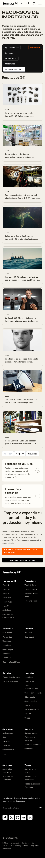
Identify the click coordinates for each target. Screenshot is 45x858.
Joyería (27, 713)
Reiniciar (35, 47)
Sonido (27, 718)
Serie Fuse (6, 610)
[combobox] (12, 47)
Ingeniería (6, 645)
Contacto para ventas (22, 560)
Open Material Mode (11, 662)
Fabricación (29, 681)
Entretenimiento (31, 709)
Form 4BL (6, 597)
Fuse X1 (5, 606)
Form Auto (7, 602)
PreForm (28, 632)
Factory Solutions (10, 681)
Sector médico (30, 701)
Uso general (7, 641)
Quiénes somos (31, 733)
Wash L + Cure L (31, 589)
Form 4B (6, 589)
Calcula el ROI (8, 749)
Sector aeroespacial (33, 693)
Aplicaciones (7, 733)
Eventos (6, 745)
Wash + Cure (30, 585)
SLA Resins (7, 632)
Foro (4, 754)
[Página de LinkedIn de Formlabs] (30, 817)
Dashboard (29, 637)
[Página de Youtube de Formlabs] (23, 817)
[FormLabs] (10, 3)
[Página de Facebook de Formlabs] (5, 817)
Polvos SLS (7, 637)
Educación (28, 705)
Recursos (6, 741)
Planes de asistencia (11, 677)
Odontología (7, 649)
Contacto (28, 748)
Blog (4, 737)
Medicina (6, 653)
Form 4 (5, 585)
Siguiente (32, 453)
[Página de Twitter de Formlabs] (11, 817)
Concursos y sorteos (19, 846)
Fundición (6, 657)
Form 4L (6, 593)
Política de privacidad (10, 843)
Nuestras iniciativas (33, 744)
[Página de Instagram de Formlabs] (17, 817)
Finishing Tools (30, 601)
